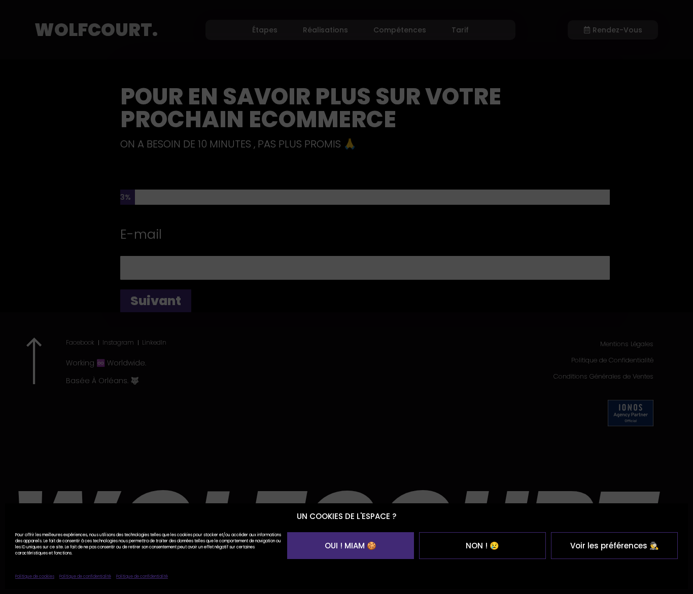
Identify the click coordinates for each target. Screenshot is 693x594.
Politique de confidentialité (85, 576)
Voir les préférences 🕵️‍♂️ (614, 545)
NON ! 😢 (482, 545)
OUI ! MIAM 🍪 (350, 545)
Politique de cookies (34, 576)
